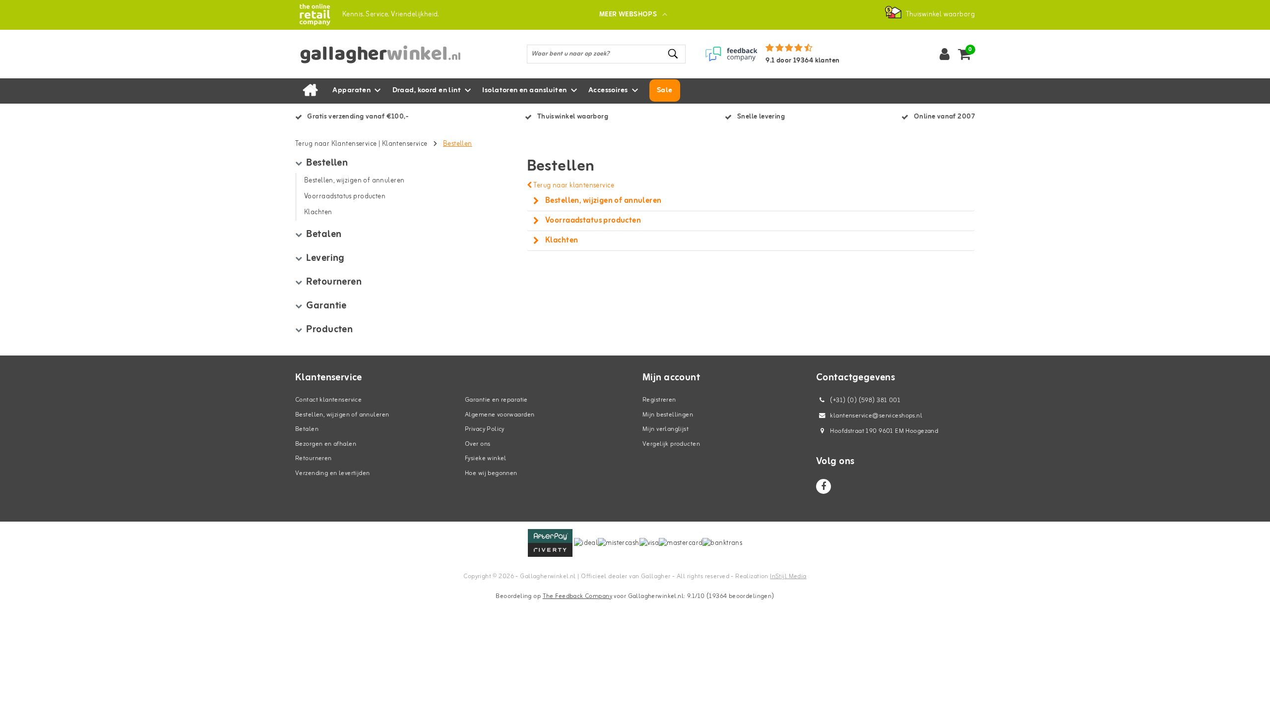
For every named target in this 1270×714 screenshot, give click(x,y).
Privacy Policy (485, 429)
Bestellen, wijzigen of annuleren (342, 415)
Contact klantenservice (328, 400)
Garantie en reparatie (496, 400)
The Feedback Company (577, 596)
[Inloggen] (945, 54)
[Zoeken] (673, 54)
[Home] (310, 90)
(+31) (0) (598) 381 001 (864, 400)
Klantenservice (405, 144)
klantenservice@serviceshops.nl (876, 416)
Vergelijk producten (671, 444)
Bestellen (457, 144)
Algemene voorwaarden (499, 415)
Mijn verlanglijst (665, 429)
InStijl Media (788, 576)
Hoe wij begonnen (491, 473)
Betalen (306, 429)
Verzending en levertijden (332, 473)
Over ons (477, 444)
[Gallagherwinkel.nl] (314, 14)
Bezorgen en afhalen (325, 444)
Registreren (659, 400)
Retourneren (313, 458)
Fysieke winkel (486, 458)
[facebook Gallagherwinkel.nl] (823, 486)
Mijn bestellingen (667, 415)
